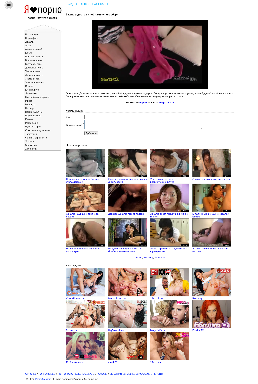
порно (143, 102)
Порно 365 (30, 374)
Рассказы (100, 4)
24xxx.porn (31, 148)
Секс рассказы (85, 374)
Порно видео (46, 374)
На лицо (29, 108)
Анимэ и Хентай (33, 49)
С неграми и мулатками (37, 130)
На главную (31, 34)
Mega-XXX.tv (166, 102)
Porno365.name (43, 379)
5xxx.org (148, 257)
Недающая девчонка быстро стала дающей (82, 180)
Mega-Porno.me (117, 298)
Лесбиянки (31, 93)
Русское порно (33, 126)
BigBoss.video (116, 330)
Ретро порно (31, 123)
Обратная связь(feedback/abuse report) (136, 374)
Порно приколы (33, 115)
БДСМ (28, 53)
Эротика (29, 141)
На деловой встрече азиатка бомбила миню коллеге (124, 250)
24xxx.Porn (156, 298)
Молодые (30, 104)
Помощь (102, 374)
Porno (138, 257)
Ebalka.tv (159, 257)
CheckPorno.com (75, 298)
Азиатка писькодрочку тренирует (211, 179)
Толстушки (31, 134)
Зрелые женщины (34, 82)
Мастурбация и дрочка (37, 97)
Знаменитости (32, 78)
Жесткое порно (33, 71)
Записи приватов (34, 75)
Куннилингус (32, 89)
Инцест (29, 86)
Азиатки (29, 42)
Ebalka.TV (198, 330)
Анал (28, 45)
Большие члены (33, 60)
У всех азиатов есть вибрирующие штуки (162, 180)
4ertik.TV (113, 362)
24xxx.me (155, 362)
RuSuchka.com (74, 362)
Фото (84, 4)
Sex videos (31, 145)
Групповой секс (33, 64)
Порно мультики (33, 112)
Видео (72, 4)
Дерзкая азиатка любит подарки (126, 213)
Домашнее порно (34, 67)
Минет (28, 101)
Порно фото (31, 38)
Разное (29, 119)
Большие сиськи (34, 56)
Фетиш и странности (36, 137)
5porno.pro (72, 330)
